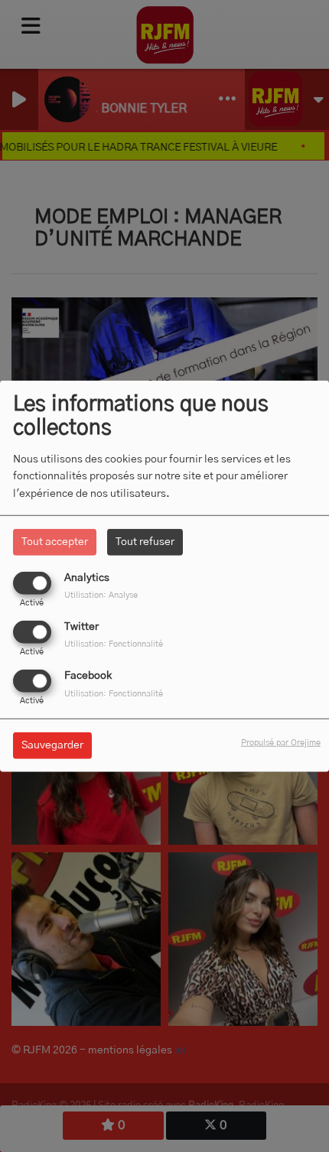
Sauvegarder (52, 745)
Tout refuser (145, 541)
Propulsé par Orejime (281, 742)
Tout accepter (54, 541)
